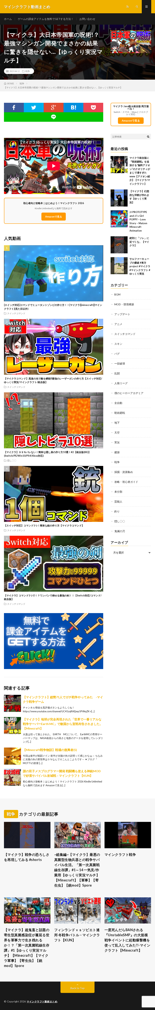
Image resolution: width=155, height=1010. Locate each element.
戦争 (27, 71)
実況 (117, 442)
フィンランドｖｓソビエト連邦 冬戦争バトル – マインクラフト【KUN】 (77, 935)
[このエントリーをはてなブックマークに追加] (73, 107)
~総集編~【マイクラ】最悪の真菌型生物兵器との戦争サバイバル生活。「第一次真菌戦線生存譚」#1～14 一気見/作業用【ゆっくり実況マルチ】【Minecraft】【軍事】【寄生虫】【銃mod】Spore (77, 869)
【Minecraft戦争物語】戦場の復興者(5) (50, 750)
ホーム (8, 18)
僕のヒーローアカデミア (128, 393)
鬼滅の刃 (119, 531)
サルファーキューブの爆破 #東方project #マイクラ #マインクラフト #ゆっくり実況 (139, 266)
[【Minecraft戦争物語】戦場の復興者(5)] (12, 756)
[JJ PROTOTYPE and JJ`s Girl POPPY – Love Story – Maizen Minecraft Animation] (119, 218)
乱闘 (117, 373)
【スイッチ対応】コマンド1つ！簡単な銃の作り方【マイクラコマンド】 (44, 525)
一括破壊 (119, 363)
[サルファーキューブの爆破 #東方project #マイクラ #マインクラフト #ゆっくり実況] (119, 265)
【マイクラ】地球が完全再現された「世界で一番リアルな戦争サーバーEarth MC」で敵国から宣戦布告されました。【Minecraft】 (63, 723)
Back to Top (78, 988)
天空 (117, 432)
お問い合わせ (87, 18)
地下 (117, 422)
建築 (117, 452)
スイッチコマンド (16, 313)
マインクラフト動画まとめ (42, 1001)
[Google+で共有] (54, 107)
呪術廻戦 (119, 412)
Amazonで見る (53, 216)
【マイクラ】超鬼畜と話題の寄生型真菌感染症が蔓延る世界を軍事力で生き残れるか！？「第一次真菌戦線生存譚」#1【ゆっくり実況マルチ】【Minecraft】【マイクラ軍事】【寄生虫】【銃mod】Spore (27, 948)
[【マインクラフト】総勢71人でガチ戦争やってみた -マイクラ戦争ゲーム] (12, 703)
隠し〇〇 (11, 460)
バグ (117, 353)
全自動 (118, 402)
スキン (118, 343)
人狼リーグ (121, 383)
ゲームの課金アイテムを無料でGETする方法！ (46, 18)
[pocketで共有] (93, 107)
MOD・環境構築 (124, 304)
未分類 (118, 491)
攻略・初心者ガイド (126, 481)
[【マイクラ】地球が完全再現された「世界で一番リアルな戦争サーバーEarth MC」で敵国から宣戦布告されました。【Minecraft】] (12, 725)
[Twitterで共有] (34, 107)
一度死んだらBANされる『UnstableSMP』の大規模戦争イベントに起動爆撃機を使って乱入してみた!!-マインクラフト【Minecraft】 (127, 940)
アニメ (118, 324)
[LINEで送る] (53, 117)
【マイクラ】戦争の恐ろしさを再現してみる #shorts (27, 857)
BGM (117, 294)
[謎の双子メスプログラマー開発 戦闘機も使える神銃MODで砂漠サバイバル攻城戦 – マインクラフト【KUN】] (12, 777)
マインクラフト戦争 (120, 854)
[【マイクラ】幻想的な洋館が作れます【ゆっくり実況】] (119, 198)
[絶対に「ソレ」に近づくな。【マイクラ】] (119, 244)
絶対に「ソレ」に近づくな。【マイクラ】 (139, 241)
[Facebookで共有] (14, 107)
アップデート (122, 314)
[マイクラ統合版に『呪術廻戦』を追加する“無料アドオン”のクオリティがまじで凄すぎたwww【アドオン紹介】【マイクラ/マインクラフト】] (119, 164)
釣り (117, 511)
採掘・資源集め (123, 472)
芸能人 (118, 501)
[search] (148, 136)
